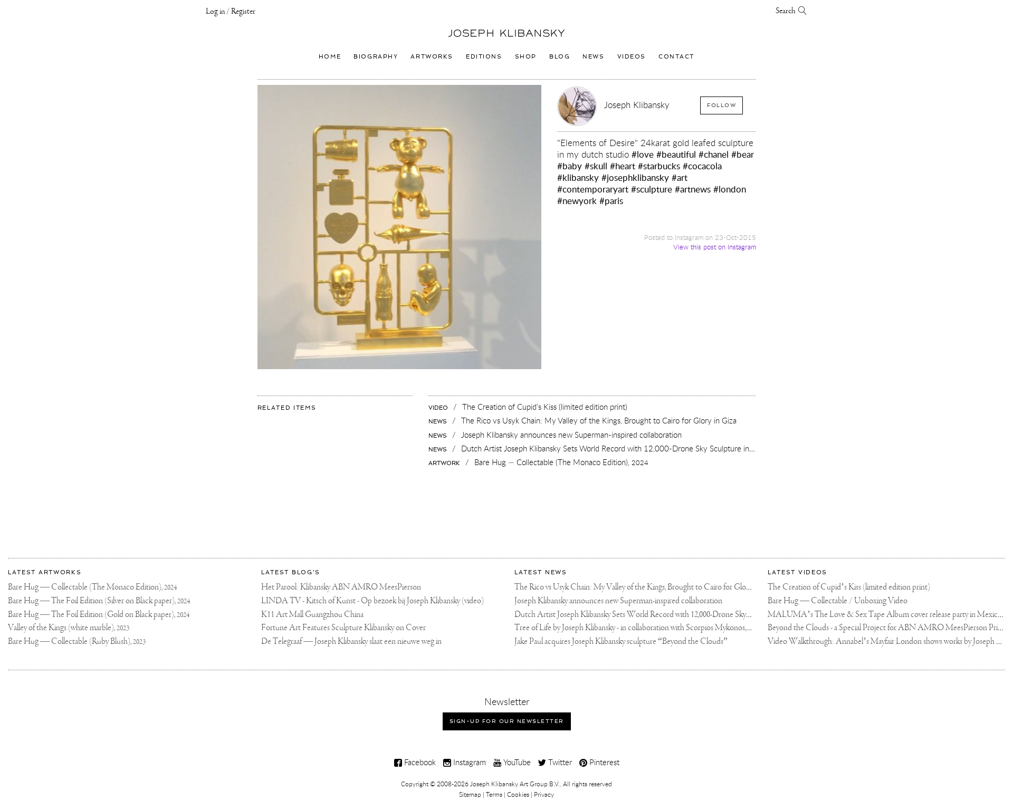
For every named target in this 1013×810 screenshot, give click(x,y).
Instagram (468, 762)
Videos (631, 56)
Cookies (518, 794)
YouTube (516, 762)
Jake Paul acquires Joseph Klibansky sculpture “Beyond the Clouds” (621, 642)
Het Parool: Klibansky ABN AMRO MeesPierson (341, 587)
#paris (611, 201)
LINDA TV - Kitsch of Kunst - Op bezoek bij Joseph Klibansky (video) (372, 601)
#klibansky (578, 177)
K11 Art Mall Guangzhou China (312, 615)
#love (643, 154)
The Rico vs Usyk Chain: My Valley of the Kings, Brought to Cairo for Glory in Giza (644, 587)
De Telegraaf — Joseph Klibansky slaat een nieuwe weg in (351, 642)
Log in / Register (230, 11)
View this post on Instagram (714, 247)
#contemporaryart (592, 189)
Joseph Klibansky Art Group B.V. (515, 783)
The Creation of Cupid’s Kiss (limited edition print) (849, 587)
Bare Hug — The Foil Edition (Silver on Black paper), (99, 601)
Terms (494, 794)
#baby (569, 166)
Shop (526, 56)
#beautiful (676, 154)
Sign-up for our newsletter (507, 721)
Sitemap (470, 794)
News (593, 56)
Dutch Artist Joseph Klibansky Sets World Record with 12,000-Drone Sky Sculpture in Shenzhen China (677, 615)
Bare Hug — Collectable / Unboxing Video (837, 601)
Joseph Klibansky (637, 105)
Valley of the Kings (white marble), (68, 628)
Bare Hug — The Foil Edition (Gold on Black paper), (98, 615)
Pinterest (603, 762)
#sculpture (651, 189)
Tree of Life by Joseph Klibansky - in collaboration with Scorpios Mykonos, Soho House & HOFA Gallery (680, 628)
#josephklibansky (635, 177)
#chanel (714, 154)
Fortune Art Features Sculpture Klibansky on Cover (343, 628)
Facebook (419, 762)
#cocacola (702, 166)
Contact (676, 56)
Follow (721, 105)
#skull (596, 166)
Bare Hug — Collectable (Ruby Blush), (77, 642)
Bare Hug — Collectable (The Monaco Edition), (92, 587)
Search (787, 11)
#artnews (693, 189)
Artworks (431, 56)
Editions (484, 56)
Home (330, 56)
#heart (622, 166)
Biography (375, 56)
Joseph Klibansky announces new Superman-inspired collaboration (618, 601)
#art (679, 177)
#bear (742, 154)
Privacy (544, 794)
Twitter (559, 762)
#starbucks (659, 166)
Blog (559, 56)
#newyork (577, 201)
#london (729, 189)
